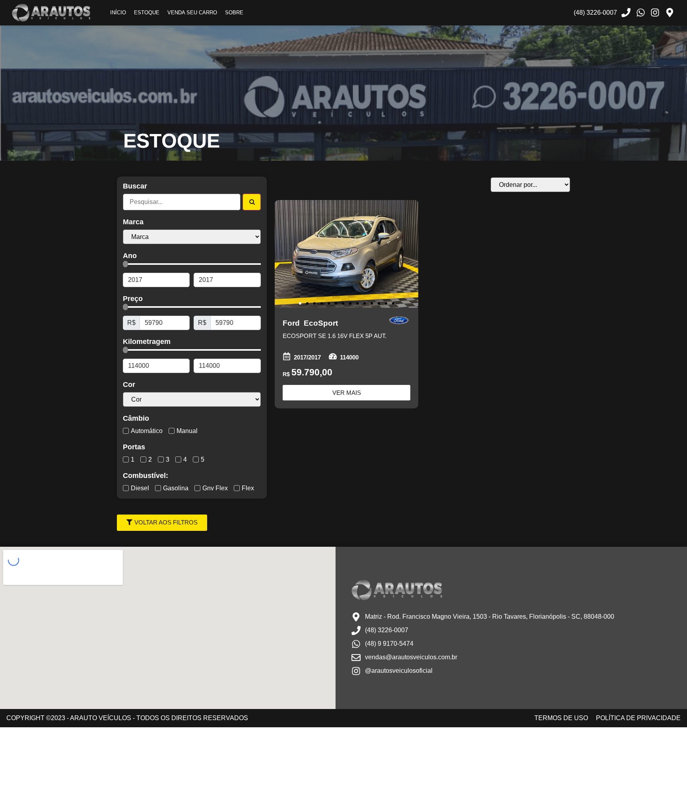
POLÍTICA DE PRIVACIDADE (638, 718)
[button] (282, 254)
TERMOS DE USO (561, 718)
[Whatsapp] (640, 12)
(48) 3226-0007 (595, 12)
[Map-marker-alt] (669, 12)
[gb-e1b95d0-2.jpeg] (347, 254)
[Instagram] (655, 12)
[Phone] (626, 12)
